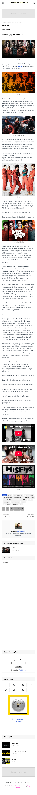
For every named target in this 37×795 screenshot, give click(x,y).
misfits (24, 499)
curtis (26, 495)
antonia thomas (18, 495)
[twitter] (6, 690)
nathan (30, 499)
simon (23, 502)
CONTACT (29, 782)
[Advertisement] (18, 628)
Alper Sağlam (6, 29)
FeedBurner (22, 670)
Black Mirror (15, 743)
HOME (10, 782)
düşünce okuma (8, 497)
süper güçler (7, 504)
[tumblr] (31, 685)
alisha (9, 495)
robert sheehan (15, 502)
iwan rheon (26, 497)
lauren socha (16, 499)
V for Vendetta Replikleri (19, 751)
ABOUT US (19, 782)
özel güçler (6, 502)
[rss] (23, 690)
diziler (31, 495)
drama (20, 66)
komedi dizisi (7, 499)
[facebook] (6, 685)
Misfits (13, 548)
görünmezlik (17, 497)
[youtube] (14, 690)
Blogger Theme (15, 786)
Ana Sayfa (4, 22)
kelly (32, 497)
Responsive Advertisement (18, 14)
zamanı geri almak (13, 22)
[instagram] (14, 685)
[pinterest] (23, 685)
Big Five (14, 759)
